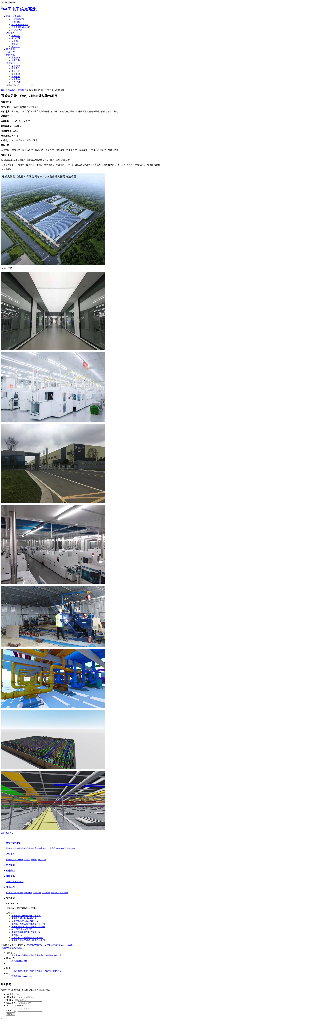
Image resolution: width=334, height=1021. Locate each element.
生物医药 (15, 38)
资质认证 (15, 71)
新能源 (14, 41)
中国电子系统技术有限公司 (24, 918)
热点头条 (15, 60)
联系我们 (15, 82)
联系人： (11, 994)
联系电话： (12, 997)
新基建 (14, 44)
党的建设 (15, 77)
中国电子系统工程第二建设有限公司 (28, 940)
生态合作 (10, 52)
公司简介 (15, 66)
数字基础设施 (17, 19)
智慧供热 (15, 46)
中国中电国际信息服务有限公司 (26, 932)
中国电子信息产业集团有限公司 (26, 916)
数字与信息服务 (13, 16)
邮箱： (10, 1000)
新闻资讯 (10, 55)
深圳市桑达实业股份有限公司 (25, 921)
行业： (10, 1005)
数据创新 (15, 22)
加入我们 (15, 79)
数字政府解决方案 (19, 24)
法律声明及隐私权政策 (11, 948)
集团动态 (15, 57)
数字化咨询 (16, 30)
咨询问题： (12, 1011)
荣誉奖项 (15, 74)
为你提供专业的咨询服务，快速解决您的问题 (36, 955)
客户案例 (10, 49)
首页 (3, 90)
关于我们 (10, 63)
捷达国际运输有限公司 (21, 929)
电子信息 (15, 35)
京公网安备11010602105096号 (60, 945)
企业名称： (12, 1003)
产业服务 (10, 33)
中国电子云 (16, 935)
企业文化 (15, 68)
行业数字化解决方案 (20, 27)
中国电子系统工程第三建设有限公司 (28, 926)
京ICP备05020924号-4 (36, 945)
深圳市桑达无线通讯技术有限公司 (27, 937)
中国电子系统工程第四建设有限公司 (28, 924)
